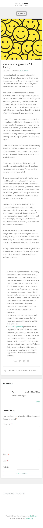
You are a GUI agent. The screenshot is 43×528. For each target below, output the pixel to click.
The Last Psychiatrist (15, 327)
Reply (38, 402)
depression (26, 370)
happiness (34, 370)
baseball (17, 370)
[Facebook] (24, 361)
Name (6, 455)
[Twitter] (20, 361)
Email (5, 461)
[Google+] (28, 361)
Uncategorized (24, 71)
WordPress (29, 518)
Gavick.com (33, 516)
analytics (11, 370)
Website (6, 467)
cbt (21, 370)
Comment (7, 424)
